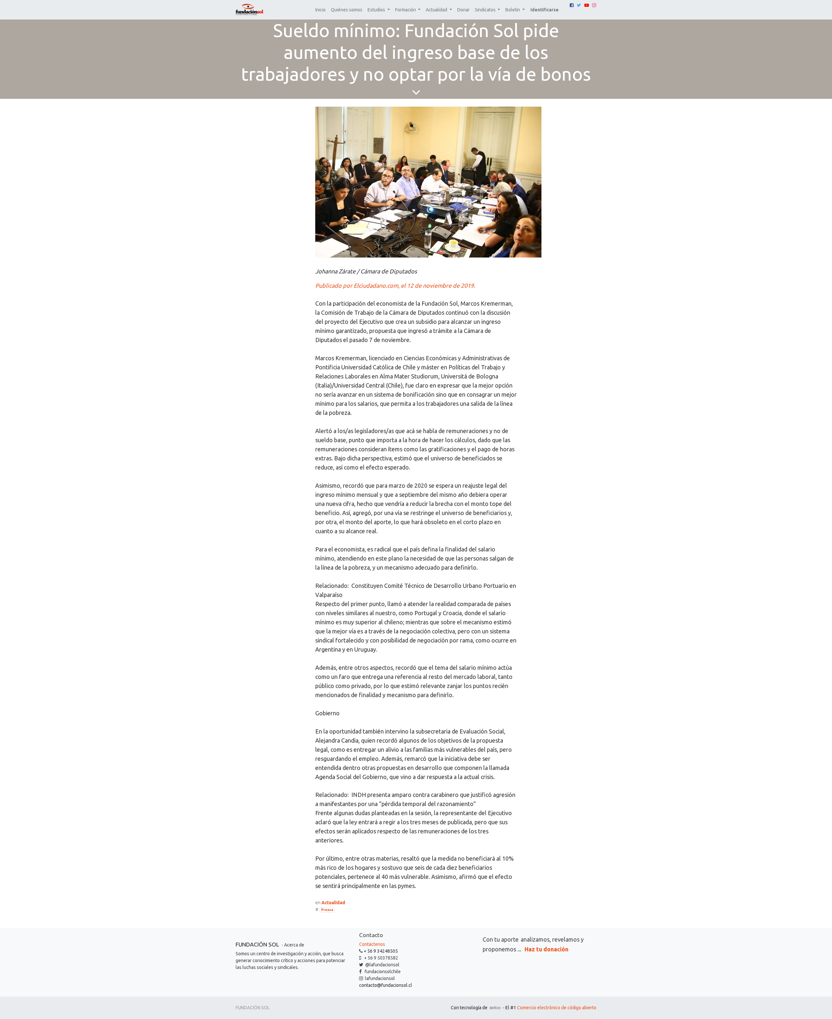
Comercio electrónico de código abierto (556, 1007)
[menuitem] (320, 10)
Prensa (327, 910)
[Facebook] (571, 5)
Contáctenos (372, 944)
